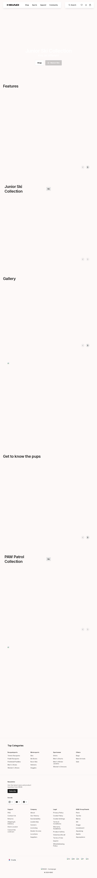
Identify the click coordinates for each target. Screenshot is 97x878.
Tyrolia (78, 816)
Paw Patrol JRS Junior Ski (11, 253)
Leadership (34, 822)
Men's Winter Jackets (58, 763)
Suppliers (33, 837)
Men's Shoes (12, 765)
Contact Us (12, 816)
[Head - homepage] (13, 5)
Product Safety (59, 832)
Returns (10, 819)
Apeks (78, 834)
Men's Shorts (58, 759)
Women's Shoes (13, 768)
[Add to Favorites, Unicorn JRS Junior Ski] (72, 204)
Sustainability (35, 819)
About (32, 813)
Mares (78, 819)
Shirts (55, 756)
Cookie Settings (59, 819)
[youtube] (18, 802)
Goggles (33, 768)
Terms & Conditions (57, 823)
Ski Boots (33, 759)
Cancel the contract (12, 831)
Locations (34, 834)
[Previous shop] (82, 167)
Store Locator (13, 827)
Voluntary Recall (59, 835)
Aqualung (79, 831)
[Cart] (90, 5)
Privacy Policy (58, 813)
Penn (78, 813)
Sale (77, 762)
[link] (82, 5)
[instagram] (11, 802)
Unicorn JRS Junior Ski (48, 253)
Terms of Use (58, 838)
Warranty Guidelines (57, 828)
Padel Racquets (13, 759)
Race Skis (33, 762)
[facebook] (25, 802)
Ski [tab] (48, 189)
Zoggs (78, 825)
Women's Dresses (59, 767)
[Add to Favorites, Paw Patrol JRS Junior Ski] (35, 204)
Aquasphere (80, 837)
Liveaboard (80, 828)
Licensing (33, 828)
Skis (31, 756)
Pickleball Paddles (14, 762)
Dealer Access (35, 831)
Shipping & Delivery (11, 823)
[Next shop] (87, 167)
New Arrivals (80, 759)
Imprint (55, 841)
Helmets (33, 765)
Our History (34, 816)
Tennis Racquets (14, 756)
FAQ (9, 813)
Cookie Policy (58, 816)
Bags (78, 756)
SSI (77, 822)
